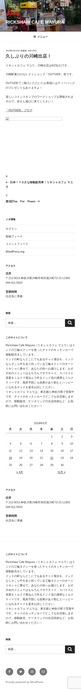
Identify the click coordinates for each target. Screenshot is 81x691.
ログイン (11, 228)
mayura (32, 51)
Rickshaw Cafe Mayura (35, 22)
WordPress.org (15, 251)
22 (51, 457)
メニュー (42, 36)
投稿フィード (14, 236)
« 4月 (19, 472)
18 (10, 457)
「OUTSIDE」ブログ (19, 110)
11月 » (61, 472)
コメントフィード (17, 243)
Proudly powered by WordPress (24, 681)
